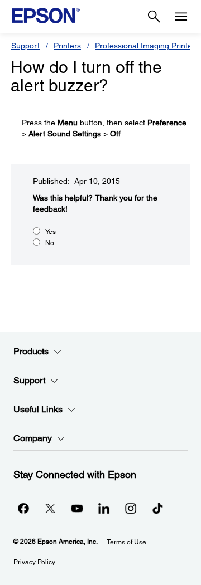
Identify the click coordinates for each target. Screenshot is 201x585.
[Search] (154, 17)
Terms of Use (126, 542)
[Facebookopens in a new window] (23, 508)
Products (31, 351)
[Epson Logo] (45, 15)
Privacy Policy (34, 562)
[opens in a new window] (157, 508)
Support (25, 45)
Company (32, 438)
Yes (50, 232)
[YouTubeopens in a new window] (77, 508)
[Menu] (181, 17)
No (49, 243)
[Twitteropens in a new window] (50, 508)
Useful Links (38, 409)
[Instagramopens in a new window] (131, 508)
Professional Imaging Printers (147, 45)
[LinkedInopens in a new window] (104, 508)
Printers (67, 45)
